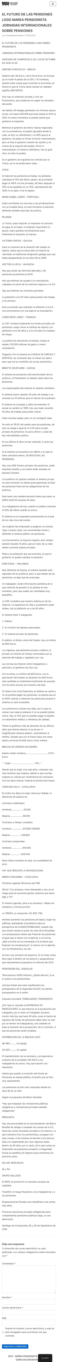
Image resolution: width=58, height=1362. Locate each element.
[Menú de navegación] (53, 3)
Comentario (9, 1263)
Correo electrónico (12, 1307)
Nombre (7, 1297)
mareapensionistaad (14, 35)
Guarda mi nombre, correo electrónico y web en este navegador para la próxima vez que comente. (29, 1332)
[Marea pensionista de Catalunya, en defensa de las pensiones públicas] (10, 4)
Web (4, 1318)
